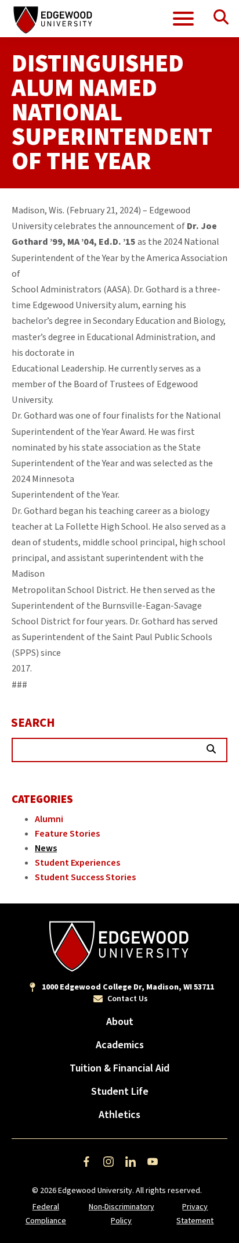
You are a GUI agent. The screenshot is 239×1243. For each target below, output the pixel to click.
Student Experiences (77, 862)
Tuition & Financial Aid (119, 1068)
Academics (120, 1045)
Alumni (49, 819)
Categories (42, 800)
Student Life (120, 1091)
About (119, 1022)
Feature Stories (67, 833)
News (46, 848)
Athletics (119, 1115)
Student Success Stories (85, 877)
